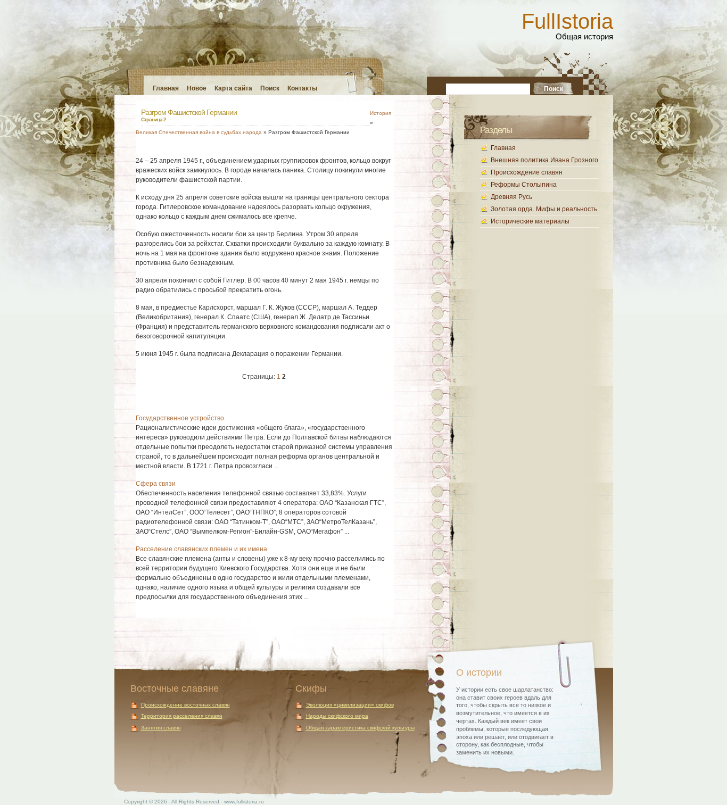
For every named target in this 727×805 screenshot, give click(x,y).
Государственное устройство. (181, 418)
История (380, 113)
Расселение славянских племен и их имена (201, 549)
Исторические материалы (530, 221)
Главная (166, 88)
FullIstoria (567, 21)
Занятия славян (161, 728)
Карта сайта (233, 88)
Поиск (269, 88)
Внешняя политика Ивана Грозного (544, 160)
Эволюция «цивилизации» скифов (350, 705)
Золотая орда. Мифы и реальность (544, 209)
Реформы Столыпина (524, 184)
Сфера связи (156, 483)
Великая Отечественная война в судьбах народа (199, 132)
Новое (196, 88)
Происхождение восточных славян (185, 705)
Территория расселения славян (181, 716)
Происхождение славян (527, 172)
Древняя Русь (511, 197)
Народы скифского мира (337, 716)
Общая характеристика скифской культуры (360, 728)
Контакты (302, 88)
